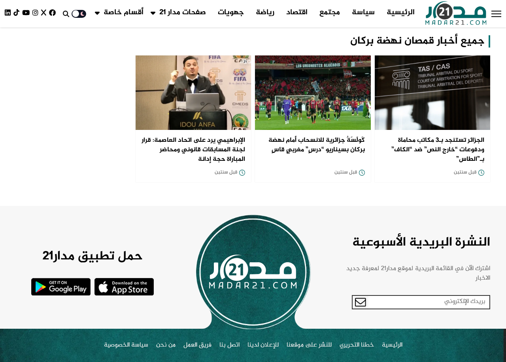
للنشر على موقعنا (309, 345)
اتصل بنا (229, 345)
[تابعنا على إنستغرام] (36, 13)
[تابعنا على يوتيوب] (27, 13)
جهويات (231, 12)
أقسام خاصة (123, 12)
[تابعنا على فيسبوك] (54, 13)
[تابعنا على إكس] (45, 13)
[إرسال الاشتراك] (360, 302)
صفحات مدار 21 (182, 12)
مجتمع (329, 12)
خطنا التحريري (357, 345)
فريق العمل (197, 345)
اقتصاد (297, 12)
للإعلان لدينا (263, 345)
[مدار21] (456, 14)
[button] (496, 14)
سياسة (363, 12)
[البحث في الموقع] (66, 14)
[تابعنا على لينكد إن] (9, 13)
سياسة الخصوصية (126, 345)
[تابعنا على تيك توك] (17, 13)
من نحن (166, 345)
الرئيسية (401, 12)
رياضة (265, 12)
